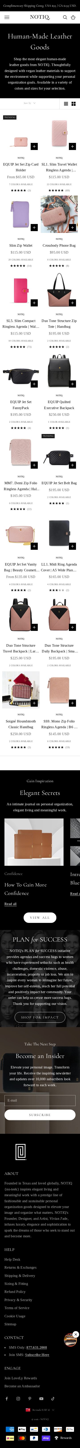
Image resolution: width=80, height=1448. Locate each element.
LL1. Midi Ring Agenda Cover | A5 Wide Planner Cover (59, 567)
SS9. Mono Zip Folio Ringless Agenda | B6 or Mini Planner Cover (59, 724)
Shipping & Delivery (19, 1276)
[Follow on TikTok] (53, 1398)
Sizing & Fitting (16, 1284)
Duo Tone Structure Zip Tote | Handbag (59, 323)
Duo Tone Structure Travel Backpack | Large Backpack (21, 649)
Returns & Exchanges (20, 1267)
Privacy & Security (18, 1300)
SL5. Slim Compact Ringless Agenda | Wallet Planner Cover (20, 324)
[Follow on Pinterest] (30, 1398)
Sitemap (10, 1324)
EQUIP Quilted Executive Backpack (59, 405)
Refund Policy (15, 1292)
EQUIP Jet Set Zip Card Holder (21, 167)
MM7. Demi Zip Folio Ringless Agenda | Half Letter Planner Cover (21, 486)
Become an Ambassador (22, 1386)
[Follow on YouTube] (41, 1398)
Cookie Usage (14, 1316)
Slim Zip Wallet (20, 245)
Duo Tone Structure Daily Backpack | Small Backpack (59, 649)
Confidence (13, 873)
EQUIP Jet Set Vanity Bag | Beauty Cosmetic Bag (21, 567)
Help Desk (12, 1259)
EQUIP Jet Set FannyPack (21, 405)
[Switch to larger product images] (66, 103)
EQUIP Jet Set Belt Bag (59, 483)
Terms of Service (16, 1308)
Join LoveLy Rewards (20, 1378)
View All (40, 918)
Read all (10, 904)
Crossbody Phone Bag (59, 245)
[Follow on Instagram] (18, 1398)
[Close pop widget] (75, 1334)
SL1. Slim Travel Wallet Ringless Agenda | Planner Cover (59, 167)
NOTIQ (21, 158)
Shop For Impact (40, 1017)
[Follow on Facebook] (6, 1398)
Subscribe (40, 1115)
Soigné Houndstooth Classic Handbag (21, 724)
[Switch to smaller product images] (74, 103)
